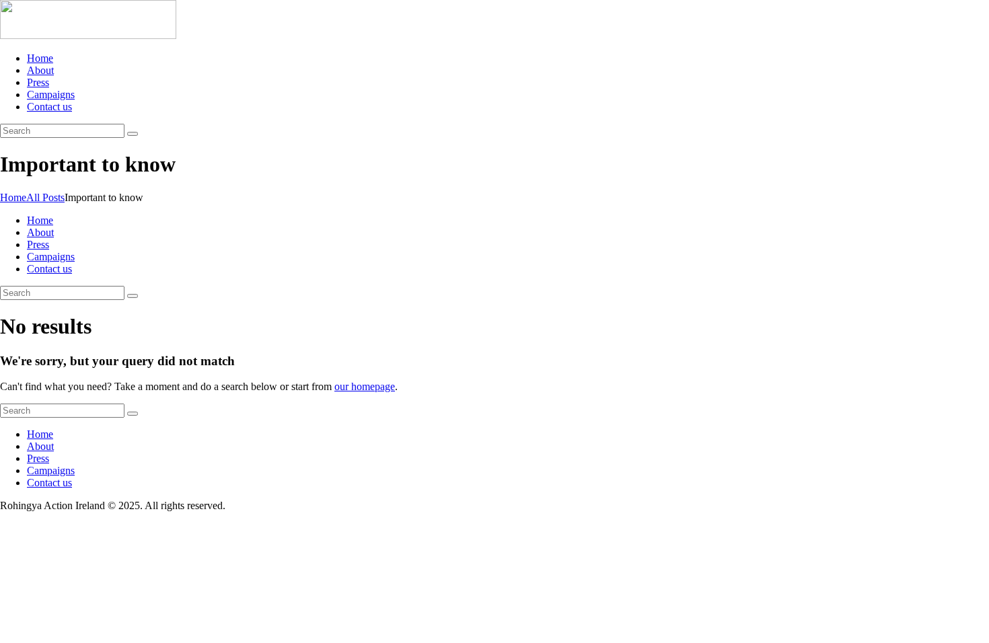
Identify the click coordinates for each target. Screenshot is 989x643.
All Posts (45, 197)
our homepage (364, 386)
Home (13, 197)
